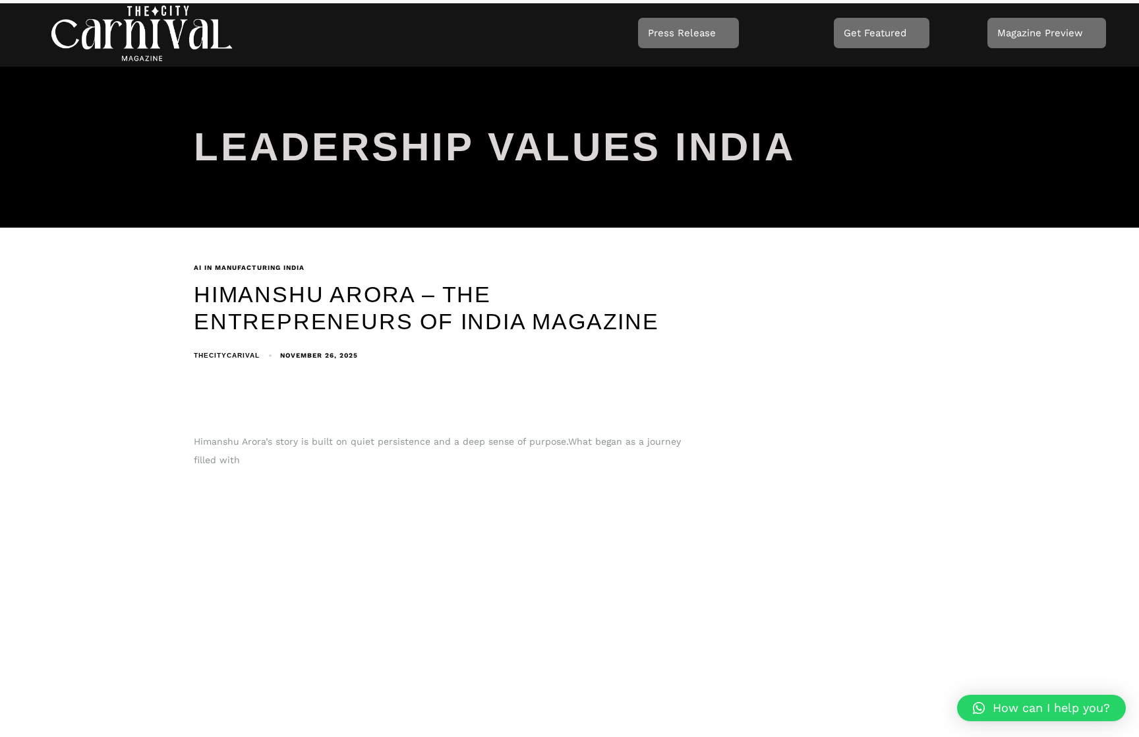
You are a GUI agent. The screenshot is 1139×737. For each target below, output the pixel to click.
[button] (1041, 708)
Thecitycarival (227, 355)
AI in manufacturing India (249, 267)
